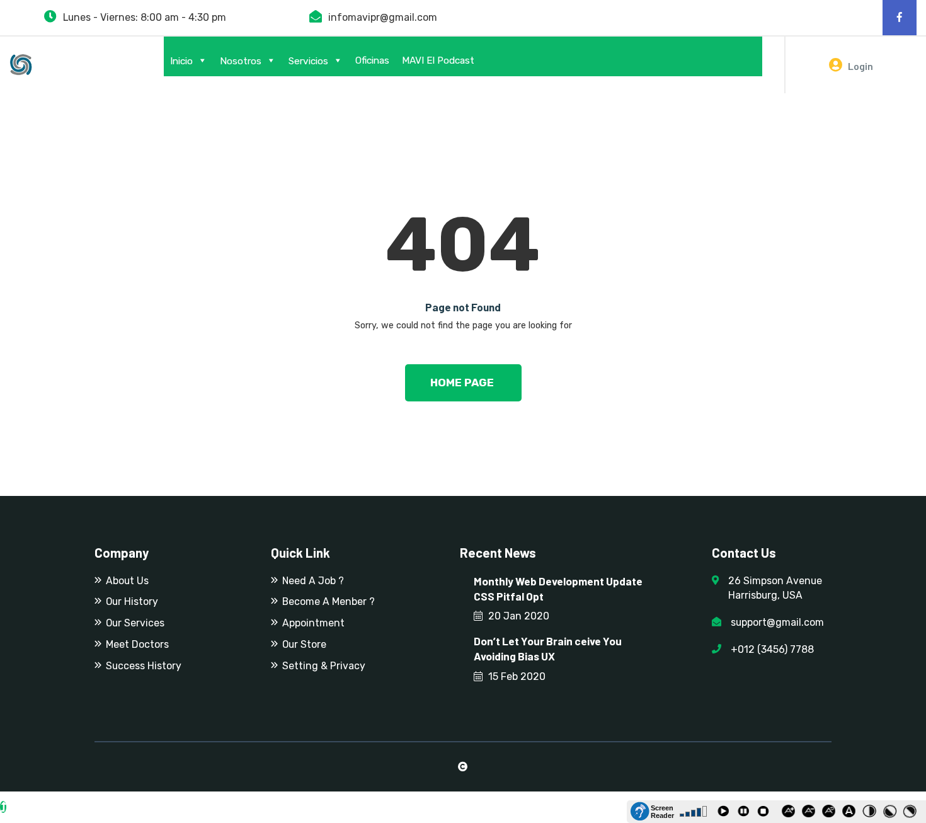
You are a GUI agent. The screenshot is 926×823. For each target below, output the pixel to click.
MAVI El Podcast (438, 60)
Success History (143, 666)
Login (859, 66)
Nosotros (240, 61)
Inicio (181, 61)
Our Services (135, 623)
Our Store (304, 644)
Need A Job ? (313, 581)
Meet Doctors (137, 644)
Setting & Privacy (323, 666)
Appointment (313, 623)
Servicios (308, 61)
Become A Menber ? (328, 601)
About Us (127, 581)
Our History (132, 601)
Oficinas (372, 60)
